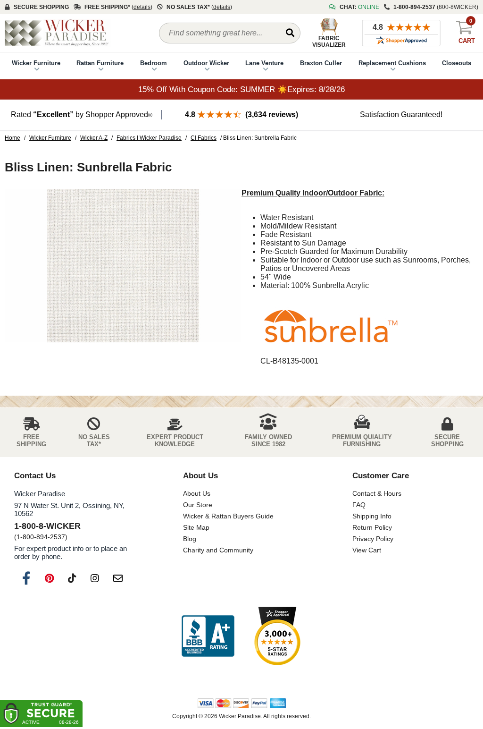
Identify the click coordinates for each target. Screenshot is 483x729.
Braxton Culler (321, 63)
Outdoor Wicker (206, 63)
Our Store (197, 505)
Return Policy (372, 527)
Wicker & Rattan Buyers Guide (228, 516)
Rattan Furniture (100, 63)
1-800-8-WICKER (47, 526)
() (142, 7)
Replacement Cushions (392, 63)
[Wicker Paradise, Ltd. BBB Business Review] (208, 636)
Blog (189, 539)
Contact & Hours (376, 493)
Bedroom (153, 63)
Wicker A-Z (94, 138)
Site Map (196, 527)
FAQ (359, 505)
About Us (196, 493)
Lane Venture (264, 63)
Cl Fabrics (204, 138)
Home (12, 138)
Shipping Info (371, 516)
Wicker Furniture (36, 63)
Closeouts (456, 63)
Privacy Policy (372, 539)
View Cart (366, 550)
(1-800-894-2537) (40, 537)
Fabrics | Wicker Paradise (149, 138)
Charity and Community (218, 550)
